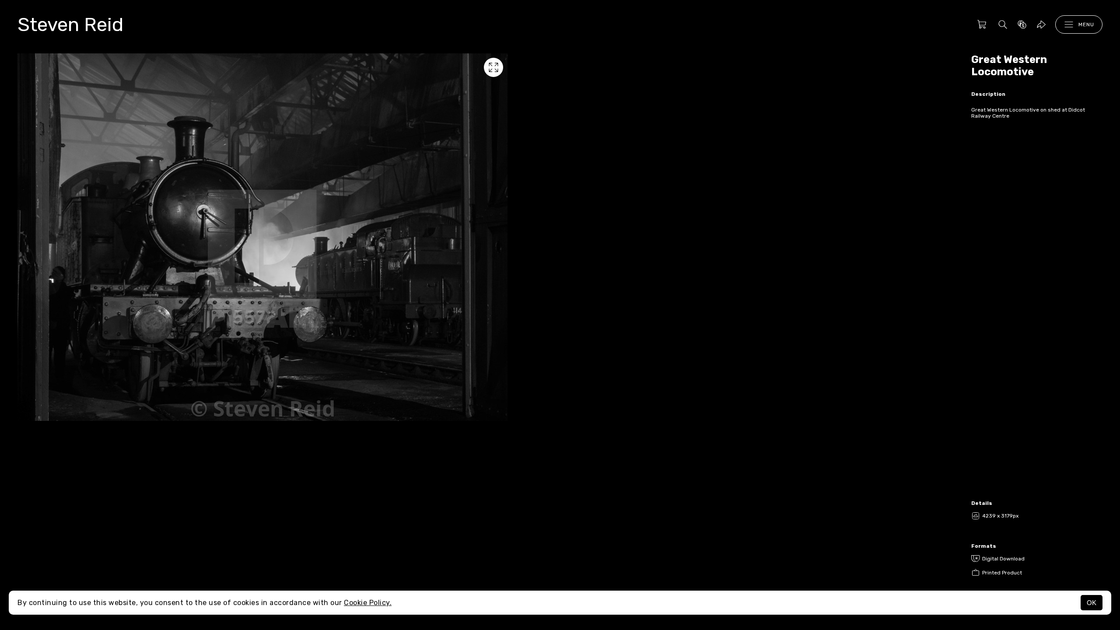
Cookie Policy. (368, 602)
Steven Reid (70, 24)
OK (1091, 602)
